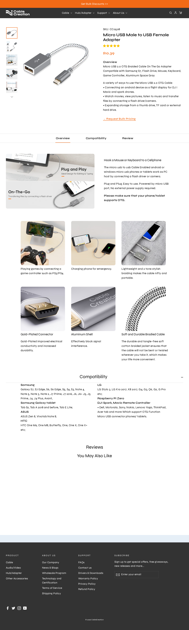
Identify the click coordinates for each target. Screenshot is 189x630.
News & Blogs (50, 567)
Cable (66, 12)
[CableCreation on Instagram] (19, 608)
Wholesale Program (54, 573)
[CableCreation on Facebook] (7, 608)
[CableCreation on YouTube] (25, 608)
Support (102, 12)
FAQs (81, 562)
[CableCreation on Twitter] (13, 608)
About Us (119, 12)
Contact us (85, 567)
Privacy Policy (87, 583)
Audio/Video (13, 567)
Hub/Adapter (83, 12)
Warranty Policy (88, 578)
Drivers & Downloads (90, 573)
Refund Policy (86, 589)
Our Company (50, 562)
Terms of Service (52, 588)
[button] (111, 46)
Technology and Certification (51, 580)
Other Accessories (17, 578)
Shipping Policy (51, 593)
